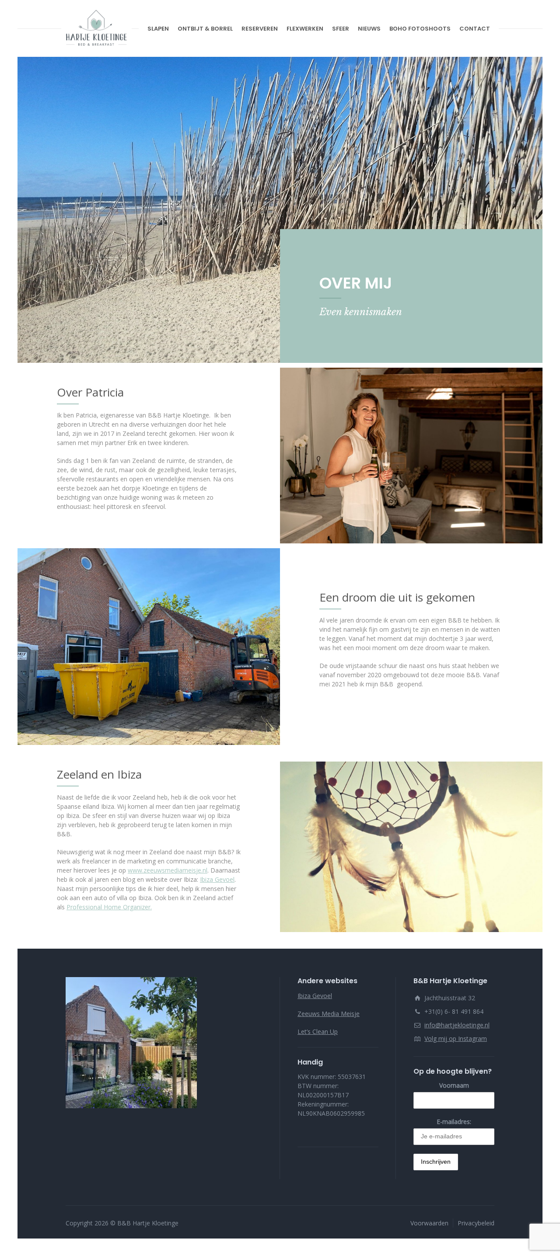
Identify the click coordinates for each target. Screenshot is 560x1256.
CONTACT (474, 28)
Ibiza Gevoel (217, 879)
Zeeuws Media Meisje (329, 1013)
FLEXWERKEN (305, 28)
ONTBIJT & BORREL (205, 28)
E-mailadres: (454, 1121)
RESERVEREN (260, 28)
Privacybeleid (476, 1223)
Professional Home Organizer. (109, 907)
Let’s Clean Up (318, 1031)
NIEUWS (369, 28)
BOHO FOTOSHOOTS (420, 28)
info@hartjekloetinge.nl (457, 1025)
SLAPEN (158, 28)
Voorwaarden (429, 1223)
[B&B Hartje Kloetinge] (96, 28)
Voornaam (454, 1085)
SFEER (340, 28)
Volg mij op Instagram (455, 1038)
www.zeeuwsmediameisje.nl (167, 870)
